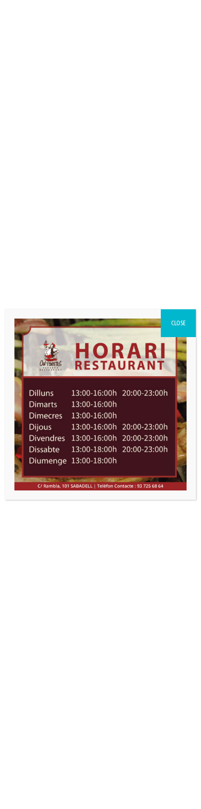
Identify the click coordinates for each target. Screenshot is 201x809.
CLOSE (178, 323)
